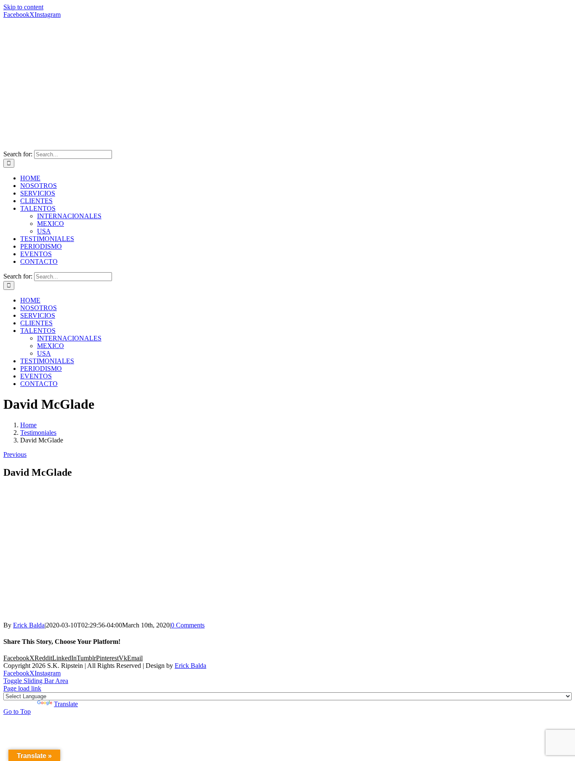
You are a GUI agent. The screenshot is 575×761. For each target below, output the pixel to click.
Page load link (22, 688)
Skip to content (23, 7)
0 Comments (188, 625)
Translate (66, 703)
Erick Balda (29, 625)
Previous (15, 454)
